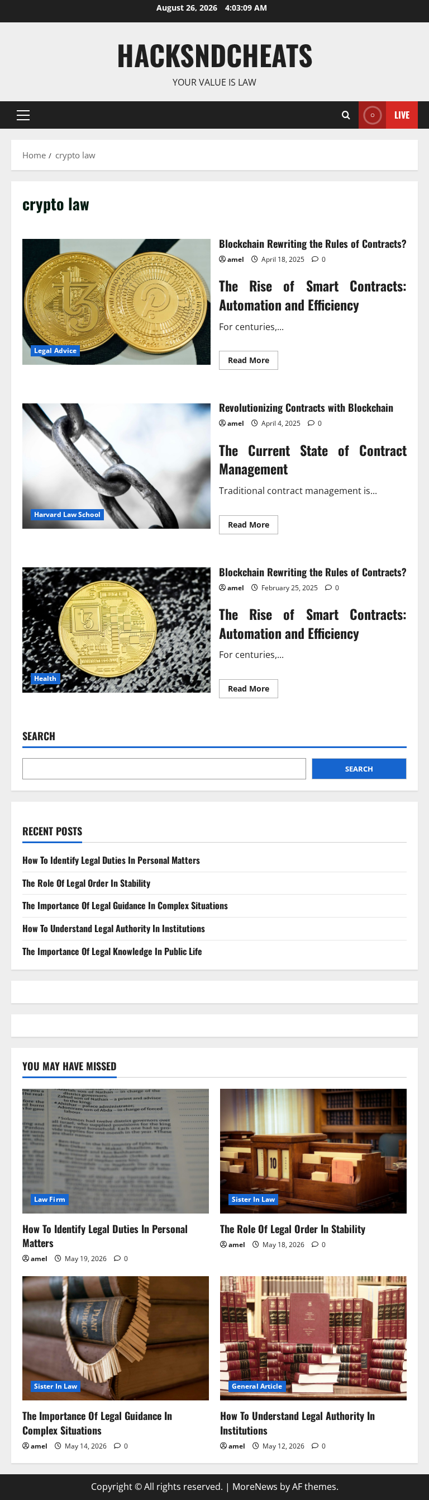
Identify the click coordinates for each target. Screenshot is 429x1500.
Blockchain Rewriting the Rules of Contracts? (116, 301)
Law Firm (49, 1199)
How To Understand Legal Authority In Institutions (113, 928)
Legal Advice (55, 350)
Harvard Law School (67, 514)
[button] (23, 114)
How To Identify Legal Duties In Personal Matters (111, 860)
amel (235, 259)
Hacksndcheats (215, 54)
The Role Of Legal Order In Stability (86, 883)
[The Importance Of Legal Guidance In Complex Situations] (115, 1338)
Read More (253, 362)
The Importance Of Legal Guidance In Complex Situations (125, 905)
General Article (257, 1386)
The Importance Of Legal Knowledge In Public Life (112, 951)
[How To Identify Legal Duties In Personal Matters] (115, 1151)
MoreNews (255, 1486)
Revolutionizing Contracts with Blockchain (116, 466)
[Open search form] (346, 115)
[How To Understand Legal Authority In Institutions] (313, 1338)
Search (38, 736)
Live (401, 114)
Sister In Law (253, 1199)
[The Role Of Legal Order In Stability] (313, 1151)
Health (45, 678)
